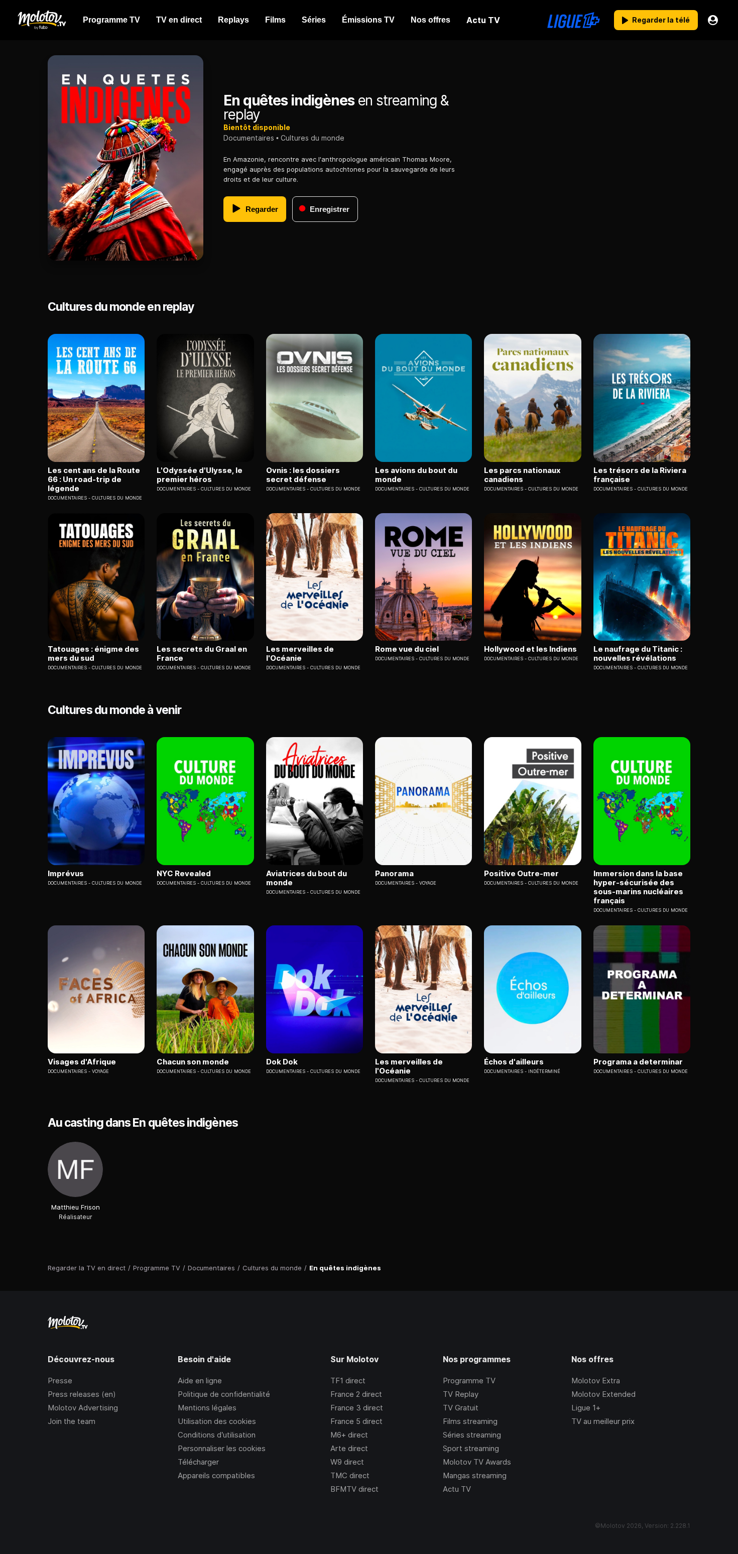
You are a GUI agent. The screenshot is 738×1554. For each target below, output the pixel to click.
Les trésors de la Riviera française (639, 475)
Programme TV (469, 1380)
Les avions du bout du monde (416, 475)
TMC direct (350, 1475)
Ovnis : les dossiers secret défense (303, 475)
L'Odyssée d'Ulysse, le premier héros (199, 475)
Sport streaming (471, 1448)
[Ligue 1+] (573, 20)
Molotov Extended (603, 1394)
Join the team (71, 1421)
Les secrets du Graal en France (202, 654)
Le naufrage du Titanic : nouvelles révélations (637, 654)
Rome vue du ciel (407, 649)
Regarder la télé (661, 20)
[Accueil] (41, 20)
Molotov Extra (595, 1380)
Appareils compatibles (216, 1475)
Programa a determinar (638, 1061)
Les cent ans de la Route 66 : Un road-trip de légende (94, 479)
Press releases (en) (82, 1394)
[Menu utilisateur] (713, 20)
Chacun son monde (193, 1061)
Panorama (394, 873)
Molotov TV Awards (477, 1462)
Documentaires (248, 138)
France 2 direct (356, 1394)
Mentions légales (207, 1407)
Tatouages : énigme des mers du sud (93, 654)
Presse (60, 1380)
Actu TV (457, 1489)
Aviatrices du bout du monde (306, 878)
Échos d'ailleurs (514, 1061)
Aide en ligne (200, 1380)
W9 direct (347, 1462)
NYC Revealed (184, 873)
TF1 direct (347, 1380)
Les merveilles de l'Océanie (300, 654)
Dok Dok (282, 1061)
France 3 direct (356, 1407)
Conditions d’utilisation (217, 1435)
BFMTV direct (354, 1489)
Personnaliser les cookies (222, 1448)
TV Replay (460, 1394)
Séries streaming (472, 1435)
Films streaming (470, 1421)
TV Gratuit (460, 1407)
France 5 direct (356, 1421)
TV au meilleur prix (603, 1421)
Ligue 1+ (585, 1407)
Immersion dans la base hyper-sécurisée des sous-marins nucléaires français (638, 887)
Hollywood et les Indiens (530, 649)
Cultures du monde (312, 138)
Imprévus (66, 873)
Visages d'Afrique (82, 1061)
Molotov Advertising (83, 1407)
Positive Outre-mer (521, 873)
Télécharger (198, 1462)
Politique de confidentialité (224, 1394)
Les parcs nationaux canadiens (522, 475)
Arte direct (349, 1448)
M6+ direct (349, 1435)
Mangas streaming (475, 1475)
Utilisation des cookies (217, 1421)
